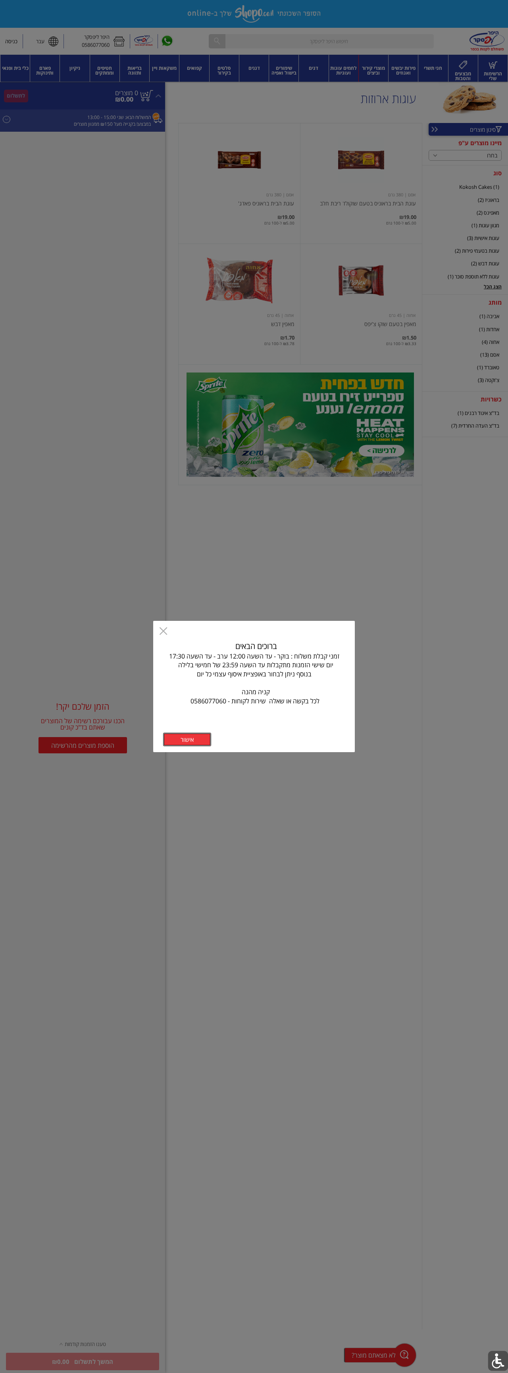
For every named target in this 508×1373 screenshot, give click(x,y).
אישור (187, 739)
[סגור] (163, 632)
